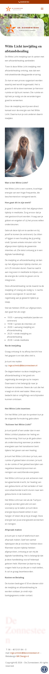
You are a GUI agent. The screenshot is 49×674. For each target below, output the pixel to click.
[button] (44, 669)
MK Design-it (22, 656)
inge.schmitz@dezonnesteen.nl (22, 365)
